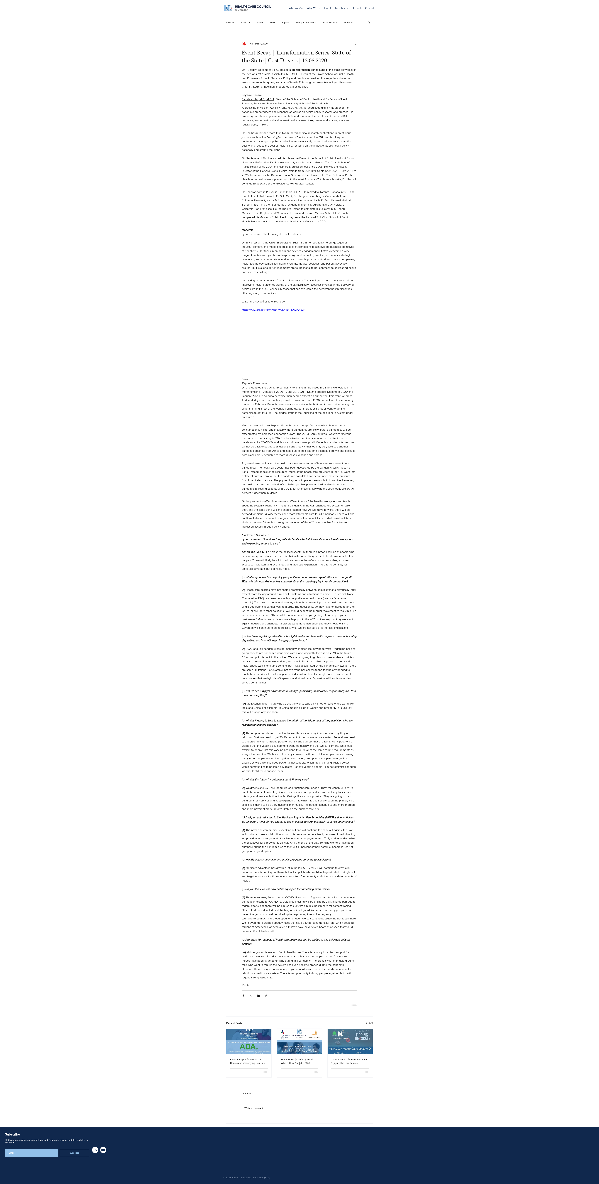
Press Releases (330, 22)
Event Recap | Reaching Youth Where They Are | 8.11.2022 (297, 1061)
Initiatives (245, 22)
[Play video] (299, 340)
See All (369, 1022)
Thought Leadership (306, 22)
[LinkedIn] (95, 1150)
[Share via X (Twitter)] (250, 995)
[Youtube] (103, 1150)
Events (260, 22)
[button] (368, 22)
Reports (286, 22)
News (272, 22)
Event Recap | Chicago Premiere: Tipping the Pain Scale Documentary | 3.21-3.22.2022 (349, 1061)
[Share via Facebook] (243, 995)
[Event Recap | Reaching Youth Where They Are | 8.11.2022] (299, 1041)
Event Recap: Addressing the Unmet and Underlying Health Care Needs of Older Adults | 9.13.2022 (246, 1061)
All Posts (230, 22)
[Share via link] (266, 995)
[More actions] (355, 44)
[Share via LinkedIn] (258, 995)
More (346, 22)
